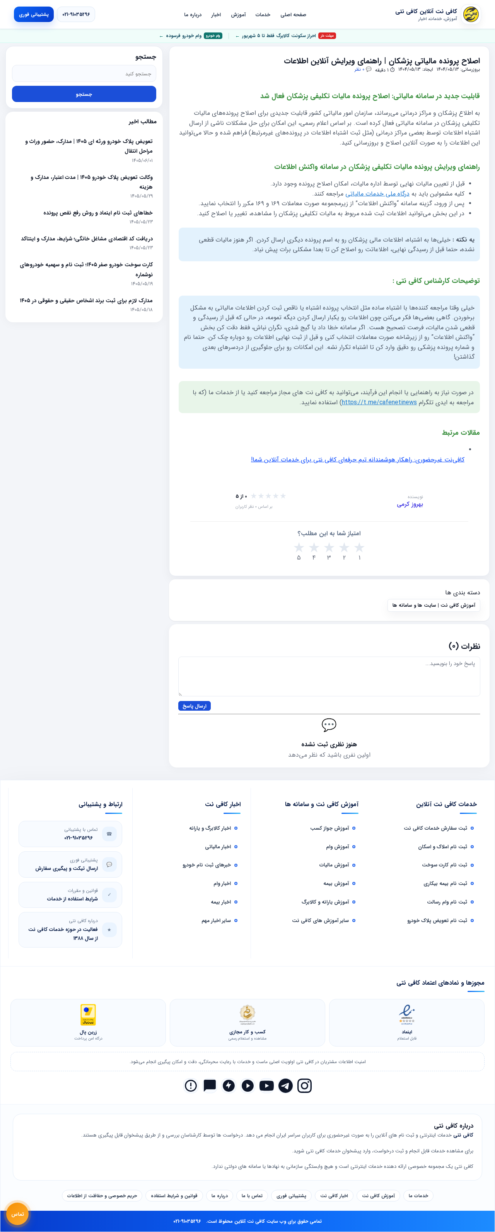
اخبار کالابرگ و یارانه (210, 828)
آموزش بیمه (336, 883)
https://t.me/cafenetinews (379, 402)
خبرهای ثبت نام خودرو (207, 865)
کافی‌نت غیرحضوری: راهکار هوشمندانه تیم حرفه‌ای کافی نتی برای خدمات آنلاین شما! (357, 459)
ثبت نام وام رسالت (447, 902)
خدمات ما (418, 1195)
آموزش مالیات (334, 865)
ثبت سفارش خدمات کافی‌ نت (435, 828)
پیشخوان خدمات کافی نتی (333, 1151)
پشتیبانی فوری (34, 14)
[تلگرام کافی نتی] (285, 1085)
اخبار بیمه (221, 902)
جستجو (84, 94)
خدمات (263, 14)
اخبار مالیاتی (218, 846)
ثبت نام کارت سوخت (444, 865)
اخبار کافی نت (334, 1195)
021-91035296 (76, 14)
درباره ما (192, 14)
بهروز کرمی (410, 503)
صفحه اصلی (293, 14)
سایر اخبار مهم (216, 920)
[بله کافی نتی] (209, 1085)
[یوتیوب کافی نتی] (266, 1085)
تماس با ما (252, 1195)
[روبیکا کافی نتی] (190, 1085)
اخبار (216, 14)
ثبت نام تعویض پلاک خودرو (437, 920)
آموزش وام (337, 846)
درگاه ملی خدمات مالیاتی (377, 193)
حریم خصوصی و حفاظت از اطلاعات (102, 1195)
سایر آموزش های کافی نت (320, 920)
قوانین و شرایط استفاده (174, 1195)
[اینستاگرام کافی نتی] (304, 1085)
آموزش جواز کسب (329, 828)
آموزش (238, 14)
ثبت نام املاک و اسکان (442, 846)
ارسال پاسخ (195, 706)
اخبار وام (222, 883)
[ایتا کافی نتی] (228, 1085)
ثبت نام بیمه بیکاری (445, 883)
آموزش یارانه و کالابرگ (325, 902)
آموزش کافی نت (378, 1195)
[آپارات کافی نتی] (247, 1085)
